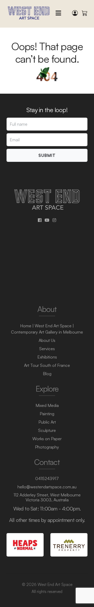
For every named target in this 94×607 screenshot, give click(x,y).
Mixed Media (47, 405)
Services (47, 348)
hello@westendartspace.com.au (47, 486)
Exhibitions (47, 357)
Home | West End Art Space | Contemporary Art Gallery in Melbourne (47, 329)
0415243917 (47, 478)
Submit (47, 155)
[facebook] (39, 220)
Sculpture (47, 430)
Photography (47, 447)
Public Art (47, 422)
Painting (47, 413)
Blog (47, 373)
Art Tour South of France (47, 365)
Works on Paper (47, 438)
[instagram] (54, 220)
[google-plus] (47, 220)
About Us (47, 340)
